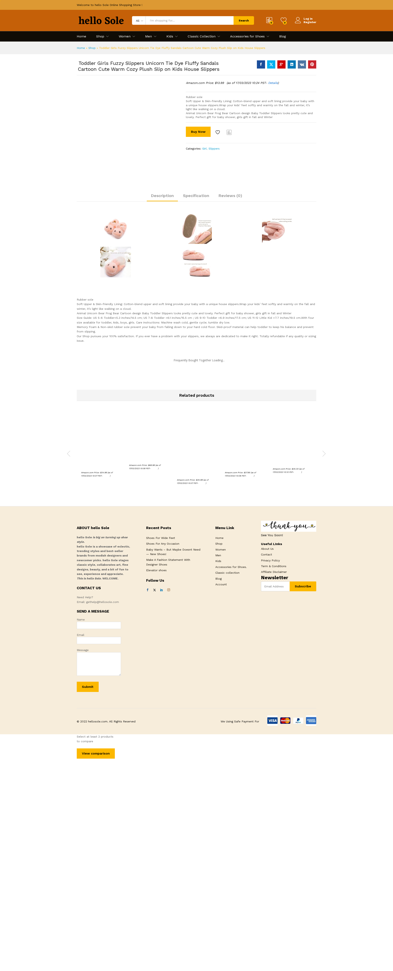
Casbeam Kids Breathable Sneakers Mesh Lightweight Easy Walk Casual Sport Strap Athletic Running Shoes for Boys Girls (196, 466)
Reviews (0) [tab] (230, 196)
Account (221, 584)
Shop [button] (100, 36)
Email (80, 634)
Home (81, 36)
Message (83, 650)
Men (218, 555)
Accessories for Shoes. (231, 567)
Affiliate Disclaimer (274, 571)
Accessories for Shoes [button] (247, 36)
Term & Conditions (273, 566)
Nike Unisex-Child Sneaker (146, 459)
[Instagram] (168, 590)
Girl (204, 148)
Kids (218, 561)
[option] (101, 449)
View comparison (96, 753)
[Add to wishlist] (218, 132)
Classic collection (227, 572)
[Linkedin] (161, 590)
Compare (229, 132)
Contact (266, 554)
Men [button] (148, 36)
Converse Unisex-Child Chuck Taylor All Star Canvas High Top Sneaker (244, 462)
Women (220, 549)
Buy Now (198, 132)
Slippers (214, 148)
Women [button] (125, 36)
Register (310, 22)
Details (273, 82)
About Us (267, 548)
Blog (282, 36)
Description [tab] (162, 196)
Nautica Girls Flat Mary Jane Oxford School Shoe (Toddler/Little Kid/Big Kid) (100, 462)
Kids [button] (169, 36)
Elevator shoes (156, 570)
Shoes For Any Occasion (162, 543)
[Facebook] (147, 590)
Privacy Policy (270, 560)
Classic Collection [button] (202, 36)
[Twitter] (154, 590)
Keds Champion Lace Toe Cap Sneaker (290, 460)
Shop (92, 48)
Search (244, 20)
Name (81, 619)
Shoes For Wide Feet (160, 538)
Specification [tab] (196, 196)
